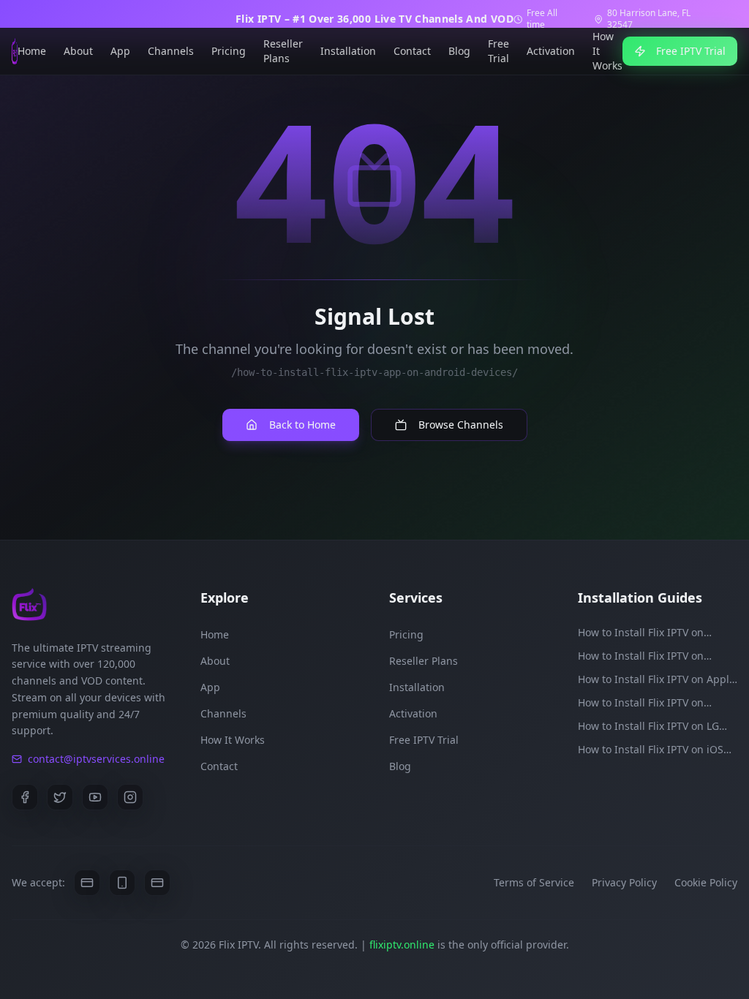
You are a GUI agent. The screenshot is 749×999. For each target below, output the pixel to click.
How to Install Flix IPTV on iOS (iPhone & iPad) (650, 749)
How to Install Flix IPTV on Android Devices (641, 656)
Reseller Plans (283, 51)
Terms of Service (534, 882)
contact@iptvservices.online (96, 759)
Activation (551, 51)
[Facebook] (25, 797)
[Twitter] (60, 797)
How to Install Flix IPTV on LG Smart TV (648, 726)
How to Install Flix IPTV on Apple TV (656, 679)
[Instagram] (130, 797)
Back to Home (302, 424)
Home (32, 51)
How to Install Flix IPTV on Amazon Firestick (641, 632)
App (120, 51)
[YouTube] (95, 797)
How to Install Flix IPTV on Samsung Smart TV (641, 702)
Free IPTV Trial (691, 51)
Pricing (228, 51)
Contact (412, 51)
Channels (171, 51)
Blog (459, 51)
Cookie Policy (705, 882)
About (78, 51)
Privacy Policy (624, 882)
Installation (348, 51)
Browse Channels (460, 424)
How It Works (607, 50)
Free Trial (498, 51)
